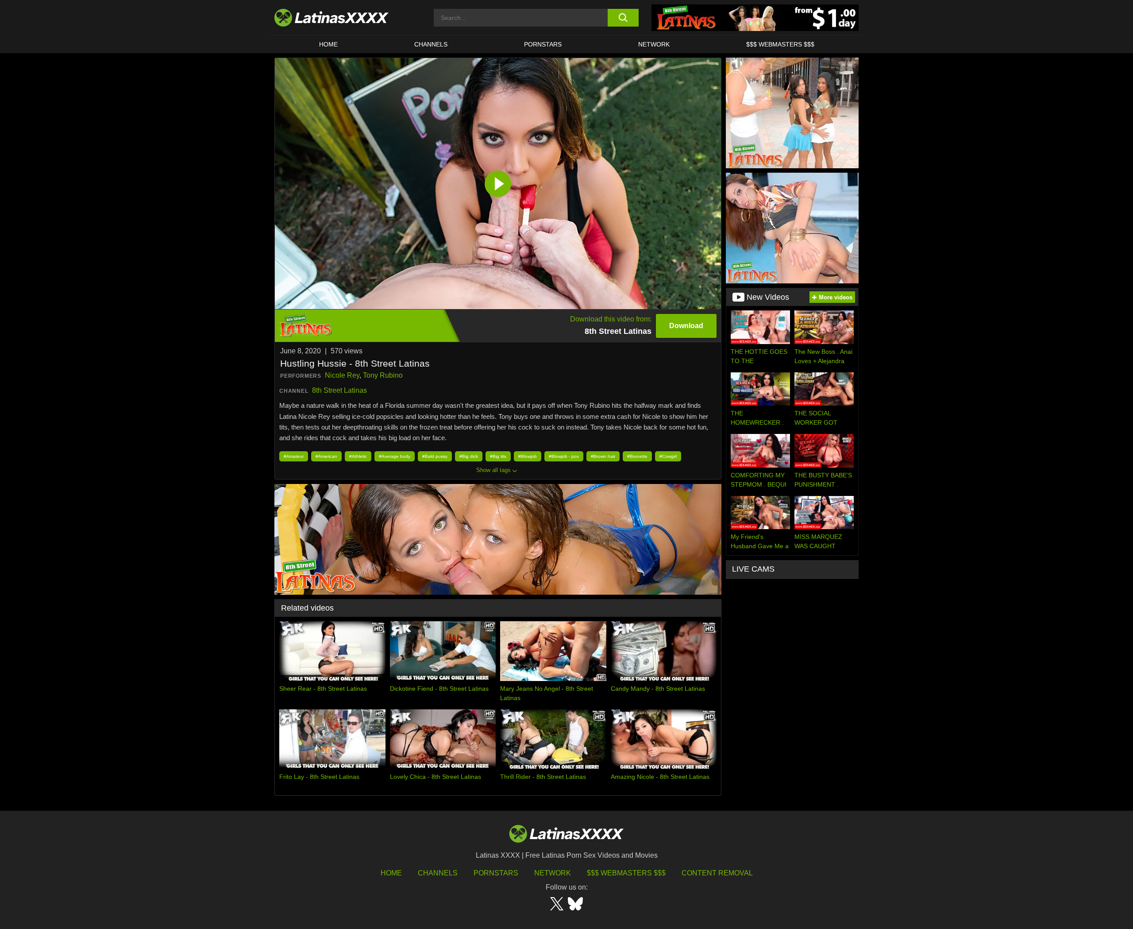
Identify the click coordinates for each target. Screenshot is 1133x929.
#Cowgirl (668, 456)
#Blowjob (527, 456)
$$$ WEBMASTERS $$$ (780, 44)
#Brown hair (603, 456)
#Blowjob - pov (564, 456)
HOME (328, 44)
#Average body (394, 456)
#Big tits (498, 456)
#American (326, 456)
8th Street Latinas (339, 390)
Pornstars (543, 44)
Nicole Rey (342, 375)
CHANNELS (430, 44)
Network (654, 44)
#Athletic (358, 456)
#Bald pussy (434, 456)
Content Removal (717, 873)
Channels (438, 873)
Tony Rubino (383, 375)
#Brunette (637, 456)
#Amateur (294, 456)
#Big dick (468, 456)
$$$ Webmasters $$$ (626, 873)
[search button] (623, 18)
